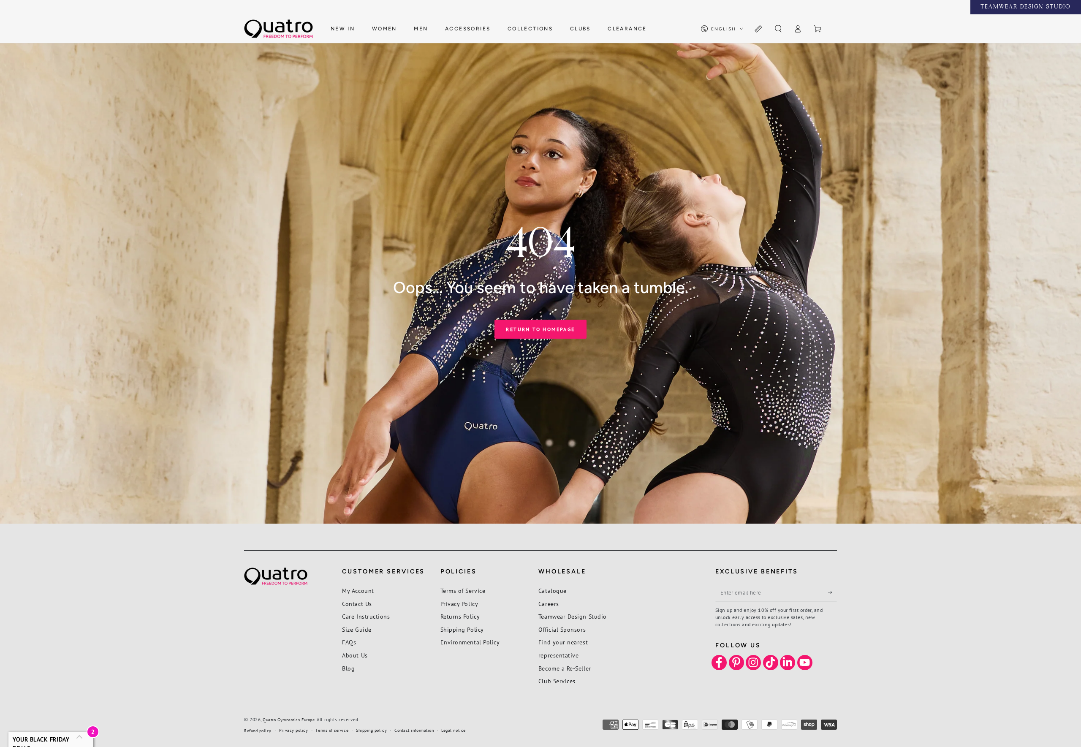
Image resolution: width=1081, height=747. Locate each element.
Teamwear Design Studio (572, 616)
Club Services (557, 681)
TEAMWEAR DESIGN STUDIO (1026, 7)
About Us (354, 655)
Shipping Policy (462, 629)
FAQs (349, 642)
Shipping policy (371, 730)
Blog (348, 668)
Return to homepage (540, 329)
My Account (358, 591)
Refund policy (258, 730)
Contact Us (357, 604)
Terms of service (331, 730)
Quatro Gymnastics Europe (289, 720)
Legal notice (453, 730)
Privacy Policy (459, 604)
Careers (548, 604)
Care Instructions (366, 616)
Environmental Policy (470, 642)
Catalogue (552, 591)
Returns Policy (460, 616)
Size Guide (356, 629)
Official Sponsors (562, 629)
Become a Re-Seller (564, 668)
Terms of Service (463, 591)
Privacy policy (293, 730)
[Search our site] (778, 29)
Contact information (414, 730)
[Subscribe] (832, 592)
